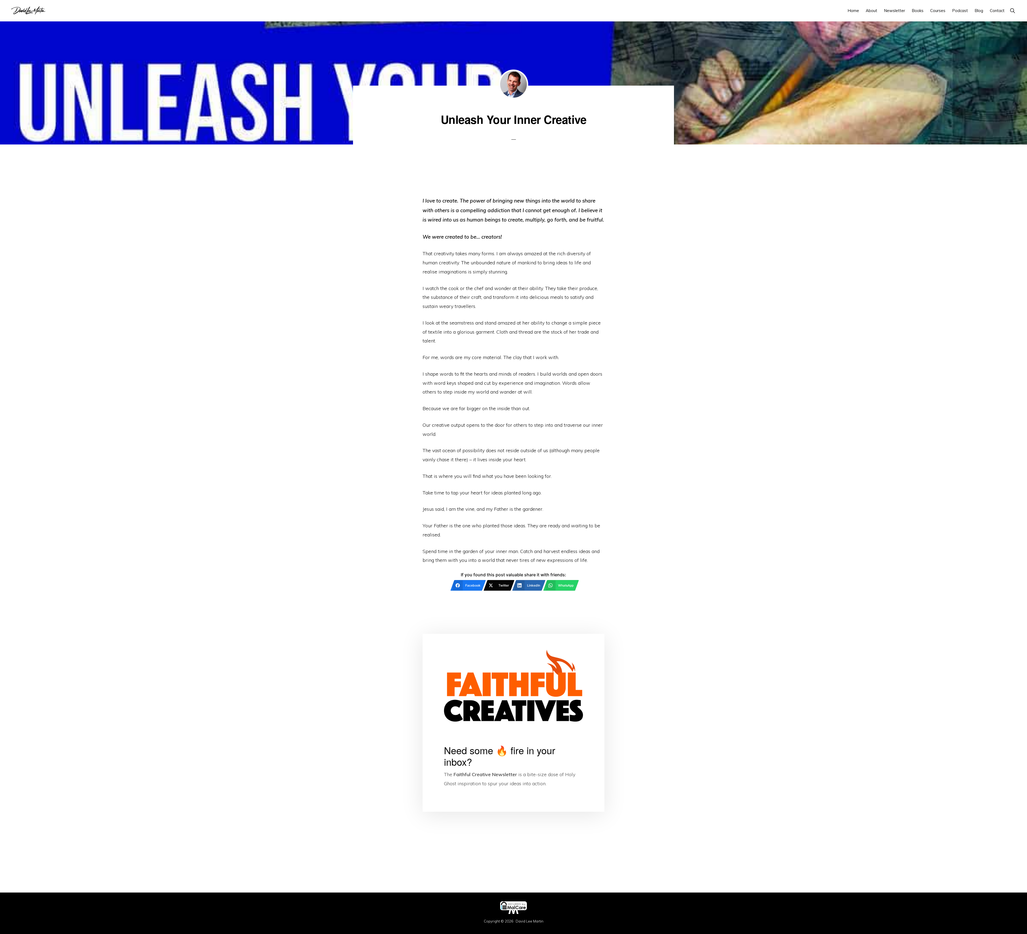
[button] (1012, 10)
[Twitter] (308, 927)
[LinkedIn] (513, 927)
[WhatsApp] (719, 927)
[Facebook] (102, 927)
